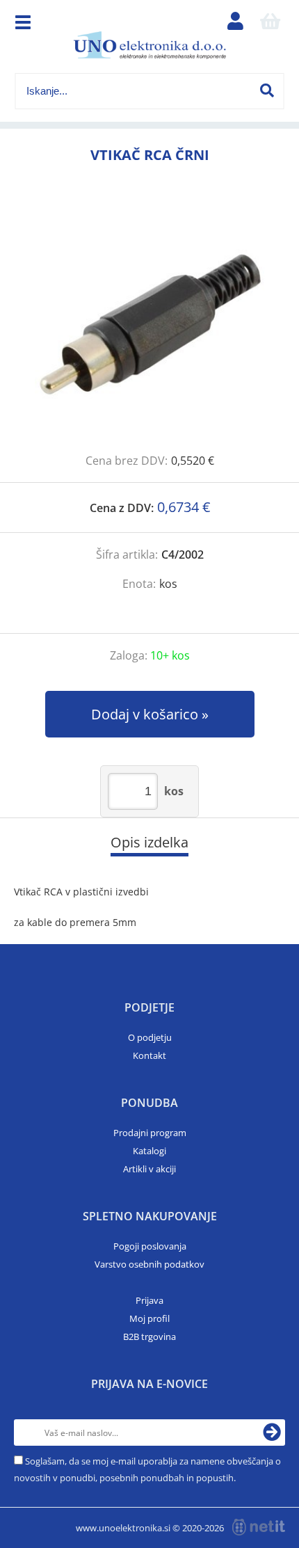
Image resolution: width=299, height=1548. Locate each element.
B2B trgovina (149, 1336)
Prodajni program (149, 1132)
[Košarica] (270, 24)
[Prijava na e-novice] (272, 1432)
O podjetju (150, 1037)
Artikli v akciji (149, 1169)
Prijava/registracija (236, 24)
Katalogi (149, 1150)
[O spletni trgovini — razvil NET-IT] (258, 1527)
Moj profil (149, 1318)
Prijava (149, 1300)
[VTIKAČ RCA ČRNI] (149, 324)
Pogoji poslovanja (149, 1246)
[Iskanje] (267, 90)
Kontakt (149, 1055)
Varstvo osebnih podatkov (149, 1264)
